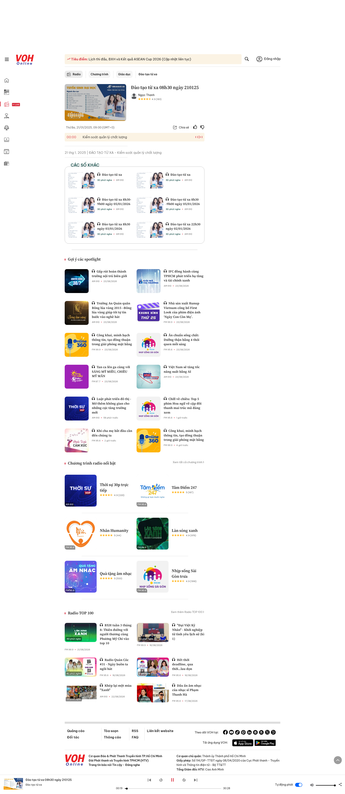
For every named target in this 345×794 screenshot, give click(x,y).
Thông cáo (112, 737)
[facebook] (225, 733)
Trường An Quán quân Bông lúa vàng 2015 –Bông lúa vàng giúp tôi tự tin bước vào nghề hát (112, 310)
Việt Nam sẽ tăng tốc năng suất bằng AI (182, 369)
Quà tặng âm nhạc (116, 573)
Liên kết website (160, 731)
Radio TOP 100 (80, 613)
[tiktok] (237, 733)
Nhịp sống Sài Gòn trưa (184, 573)
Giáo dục (124, 74)
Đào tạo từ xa (112, 174)
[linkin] (249, 733)
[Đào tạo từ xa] (81, 180)
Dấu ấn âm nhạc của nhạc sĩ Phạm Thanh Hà (186, 690)
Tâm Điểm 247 (184, 487)
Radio (77, 74)
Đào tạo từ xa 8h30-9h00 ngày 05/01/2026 (114, 201)
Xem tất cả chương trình (187, 462)
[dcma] (261, 733)
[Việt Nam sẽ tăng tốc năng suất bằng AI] (149, 377)
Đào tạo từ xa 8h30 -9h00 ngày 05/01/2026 (183, 201)
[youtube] (231, 733)
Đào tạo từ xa (148, 74)
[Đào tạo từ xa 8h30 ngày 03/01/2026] (81, 230)
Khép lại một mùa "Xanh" (116, 687)
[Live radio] (23, 104)
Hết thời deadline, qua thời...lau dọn (182, 664)
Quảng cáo (75, 731)
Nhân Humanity (114, 530)
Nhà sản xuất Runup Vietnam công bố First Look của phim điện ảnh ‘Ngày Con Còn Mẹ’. (182, 310)
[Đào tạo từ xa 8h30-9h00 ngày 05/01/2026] (81, 205)
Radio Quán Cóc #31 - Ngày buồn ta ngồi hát (114, 664)
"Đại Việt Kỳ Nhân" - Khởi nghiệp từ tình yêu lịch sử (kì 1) (188, 632)
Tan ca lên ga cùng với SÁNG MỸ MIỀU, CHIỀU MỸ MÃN (111, 371)
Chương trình (99, 74)
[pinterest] (243, 733)
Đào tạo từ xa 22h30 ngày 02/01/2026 (183, 226)
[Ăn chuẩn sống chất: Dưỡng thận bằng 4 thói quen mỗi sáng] (149, 345)
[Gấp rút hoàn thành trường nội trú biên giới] (77, 281)
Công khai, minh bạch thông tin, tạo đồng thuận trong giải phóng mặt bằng (112, 339)
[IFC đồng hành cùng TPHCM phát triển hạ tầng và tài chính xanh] (149, 281)
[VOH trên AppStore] (242, 743)
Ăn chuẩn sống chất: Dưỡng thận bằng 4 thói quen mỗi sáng (181, 339)
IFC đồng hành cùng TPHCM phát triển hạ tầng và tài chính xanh (183, 275)
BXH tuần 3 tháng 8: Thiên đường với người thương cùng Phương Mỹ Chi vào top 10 (116, 634)
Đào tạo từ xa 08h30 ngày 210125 (49, 780)
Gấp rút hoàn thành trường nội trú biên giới (109, 273)
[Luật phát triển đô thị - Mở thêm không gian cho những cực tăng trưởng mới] (77, 409)
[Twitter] (267, 733)
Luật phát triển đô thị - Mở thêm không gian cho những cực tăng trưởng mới (111, 405)
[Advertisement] (245, 145)
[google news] (255, 733)
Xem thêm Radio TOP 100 (186, 612)
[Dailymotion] (273, 733)
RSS (135, 731)
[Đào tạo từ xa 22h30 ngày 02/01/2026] (150, 230)
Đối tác (73, 737)
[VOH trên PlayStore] (265, 743)
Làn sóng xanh (185, 530)
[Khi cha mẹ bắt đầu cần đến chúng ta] (77, 440)
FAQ (135, 737)
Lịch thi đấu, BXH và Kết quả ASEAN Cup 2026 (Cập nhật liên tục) (139, 59)
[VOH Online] (75, 760)
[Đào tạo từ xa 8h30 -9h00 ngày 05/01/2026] (150, 205)
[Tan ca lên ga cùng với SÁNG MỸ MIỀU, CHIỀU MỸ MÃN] (77, 377)
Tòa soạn (111, 731)
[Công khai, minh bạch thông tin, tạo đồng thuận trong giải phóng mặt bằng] (77, 345)
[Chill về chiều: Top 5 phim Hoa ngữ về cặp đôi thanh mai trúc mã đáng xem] (149, 409)
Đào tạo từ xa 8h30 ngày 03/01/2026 (113, 226)
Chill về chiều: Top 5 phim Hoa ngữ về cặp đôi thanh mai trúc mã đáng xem (182, 405)
